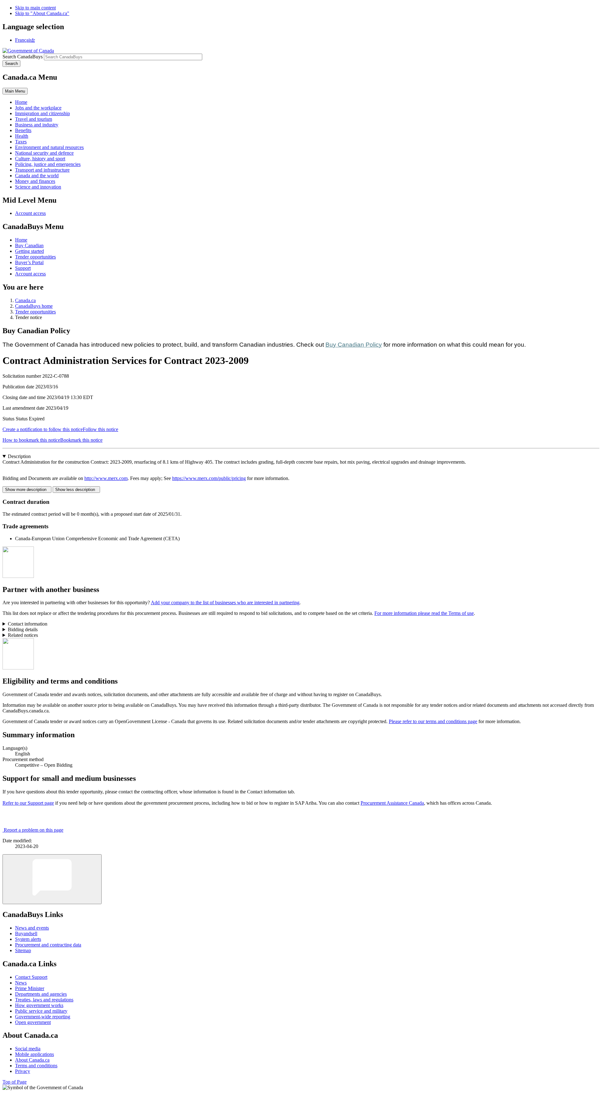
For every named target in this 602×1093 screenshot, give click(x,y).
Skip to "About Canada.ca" (42, 13)
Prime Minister (29, 988)
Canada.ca (25, 300)
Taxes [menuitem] (21, 141)
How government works (39, 1005)
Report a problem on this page (33, 830)
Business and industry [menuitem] (36, 124)
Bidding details (23, 629)
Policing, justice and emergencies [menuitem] (48, 164)
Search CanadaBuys (23, 56)
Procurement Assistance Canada (392, 803)
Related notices (23, 635)
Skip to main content (35, 7)
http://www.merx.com (106, 478)
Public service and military (41, 1011)
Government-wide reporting (42, 1016)
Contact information (27, 623)
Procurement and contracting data (48, 944)
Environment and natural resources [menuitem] (49, 147)
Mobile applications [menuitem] (34, 1054)
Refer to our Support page (28, 803)
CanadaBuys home (34, 306)
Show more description (27, 489)
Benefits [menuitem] (23, 130)
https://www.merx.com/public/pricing (209, 478)
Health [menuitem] (21, 136)
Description (19, 456)
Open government (33, 1022)
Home (21, 240)
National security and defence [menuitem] (44, 153)
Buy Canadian (29, 245)
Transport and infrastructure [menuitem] (42, 170)
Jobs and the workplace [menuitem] (38, 107)
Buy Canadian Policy (353, 344)
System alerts (28, 939)
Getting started (29, 251)
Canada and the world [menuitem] (37, 175)
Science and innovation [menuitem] (38, 186)
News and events (32, 927)
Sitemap (23, 950)
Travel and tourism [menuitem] (33, 119)
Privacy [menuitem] (22, 1071)
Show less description (76, 489)
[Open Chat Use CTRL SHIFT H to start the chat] (52, 879)
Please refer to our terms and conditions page (433, 721)
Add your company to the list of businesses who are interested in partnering (225, 602)
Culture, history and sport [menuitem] (40, 158)
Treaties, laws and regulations (44, 999)
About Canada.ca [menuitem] (32, 1060)
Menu (15, 91)
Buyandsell (26, 933)
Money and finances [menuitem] (35, 181)
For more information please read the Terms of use (424, 613)
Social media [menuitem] (27, 1048)
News (21, 982)
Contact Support (31, 977)
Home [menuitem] (21, 102)
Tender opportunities (35, 256)
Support (23, 268)
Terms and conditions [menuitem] (36, 1065)
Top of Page (15, 1082)
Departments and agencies (41, 994)
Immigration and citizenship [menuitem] (42, 113)
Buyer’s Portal (29, 262)
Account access (30, 213)
